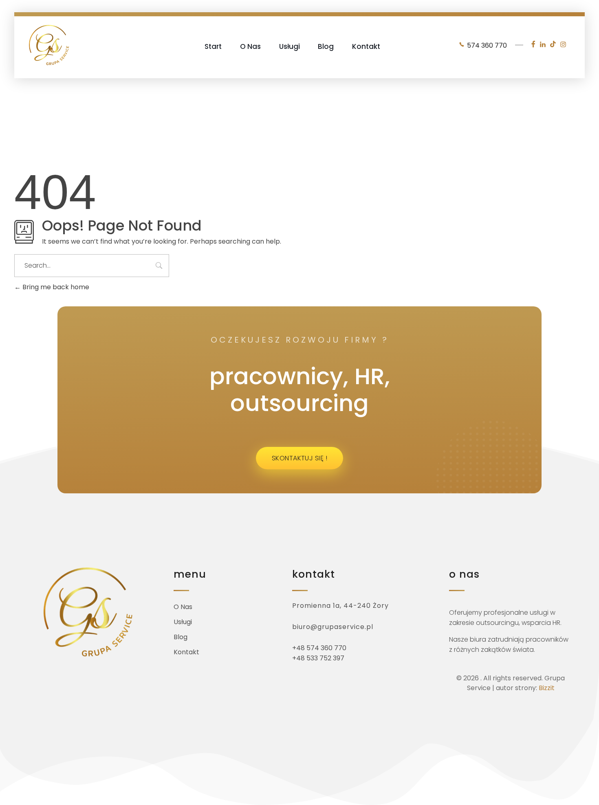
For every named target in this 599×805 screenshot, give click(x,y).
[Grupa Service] (49, 44)
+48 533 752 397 (318, 658)
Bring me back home (55, 287)
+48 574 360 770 (319, 648)
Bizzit (547, 688)
